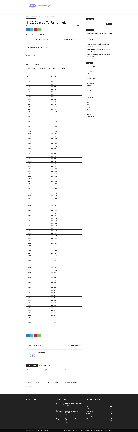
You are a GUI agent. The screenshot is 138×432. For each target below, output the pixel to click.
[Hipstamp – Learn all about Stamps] (60, 420)
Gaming (89, 88)
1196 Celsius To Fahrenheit (51, 382)
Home (29, 12)
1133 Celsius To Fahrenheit (75, 345)
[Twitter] (31, 29)
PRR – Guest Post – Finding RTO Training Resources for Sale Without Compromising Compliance (98, 44)
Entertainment (81, 12)
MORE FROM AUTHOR (44, 365)
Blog (88, 73)
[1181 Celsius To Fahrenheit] (73, 375)
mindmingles (30, 25)
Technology (54, 12)
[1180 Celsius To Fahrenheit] (35, 375)
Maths (35, 12)
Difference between (92, 78)
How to (88, 95)
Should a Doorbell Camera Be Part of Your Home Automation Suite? (99, 50)
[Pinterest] (35, 29)
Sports (88, 109)
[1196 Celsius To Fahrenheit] (54, 375)
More (91, 12)
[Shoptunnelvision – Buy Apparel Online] (60, 405)
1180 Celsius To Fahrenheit (32, 382)
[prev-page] (27, 386)
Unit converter (90, 119)
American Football (91, 66)
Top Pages (44, 12)
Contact (99, 12)
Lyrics (88, 102)
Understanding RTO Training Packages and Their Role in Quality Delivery (99, 38)
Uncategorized (90, 116)
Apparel (89, 69)
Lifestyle (63, 12)
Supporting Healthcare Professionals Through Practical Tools (98, 55)
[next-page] (30, 386)
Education (71, 12)
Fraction (89, 85)
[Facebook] (28, 29)
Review (88, 107)
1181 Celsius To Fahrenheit (71, 382)
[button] (110, 12)
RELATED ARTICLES (32, 365)
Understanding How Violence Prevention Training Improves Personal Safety (99, 33)
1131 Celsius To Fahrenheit (33, 345)
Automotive (90, 71)
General (89, 90)
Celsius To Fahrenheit (35, 16)
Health (88, 92)
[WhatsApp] (39, 29)
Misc (88, 104)
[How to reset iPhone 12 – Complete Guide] (60, 413)
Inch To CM (90, 97)
